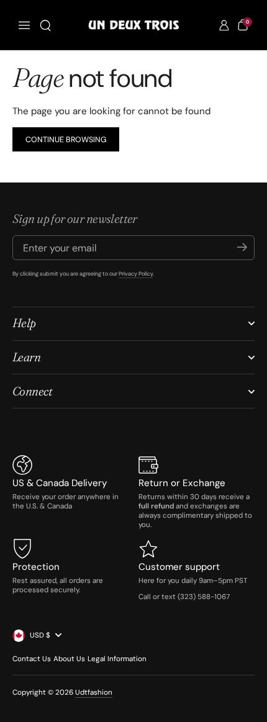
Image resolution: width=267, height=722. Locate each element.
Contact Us (31, 659)
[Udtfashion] (133, 25)
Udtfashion (93, 692)
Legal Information (117, 659)
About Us (69, 659)
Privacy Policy (136, 274)
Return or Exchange (181, 483)
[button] (45, 25)
